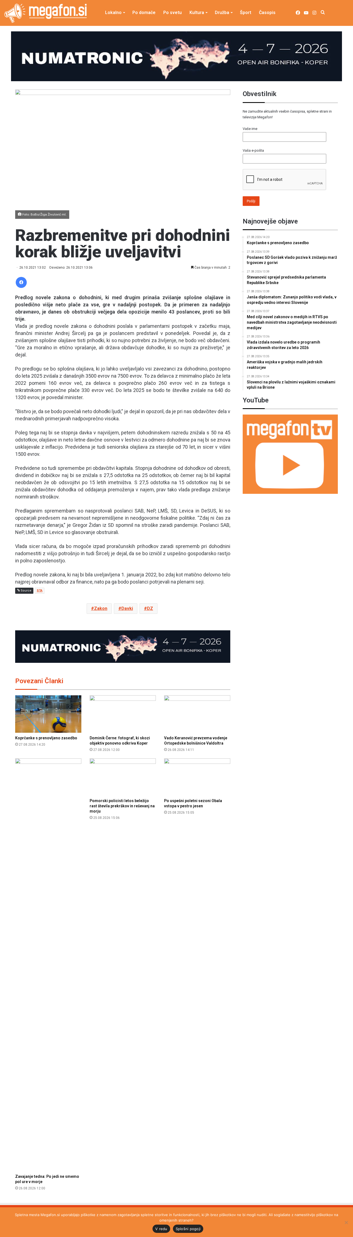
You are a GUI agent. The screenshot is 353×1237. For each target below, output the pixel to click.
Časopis (267, 12)
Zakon (100, 608)
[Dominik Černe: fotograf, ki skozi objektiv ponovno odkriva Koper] (123, 713)
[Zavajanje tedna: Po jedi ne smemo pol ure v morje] (48, 964)
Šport (245, 12)
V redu (161, 1229)
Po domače (144, 12)
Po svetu (172, 12)
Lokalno (113, 12)
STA (39, 590)
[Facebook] (21, 282)
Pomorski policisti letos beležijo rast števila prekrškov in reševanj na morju (122, 806)
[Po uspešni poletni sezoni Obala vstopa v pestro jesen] (197, 776)
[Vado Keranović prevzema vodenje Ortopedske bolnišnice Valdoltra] (197, 713)
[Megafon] (45, 13)
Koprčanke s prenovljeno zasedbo (46, 738)
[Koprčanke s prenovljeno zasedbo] (48, 713)
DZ (150, 608)
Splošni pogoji (188, 1229)
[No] (346, 1222)
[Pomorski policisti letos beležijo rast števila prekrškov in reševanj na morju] (123, 776)
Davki (127, 608)
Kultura (196, 12)
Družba (222, 12)
